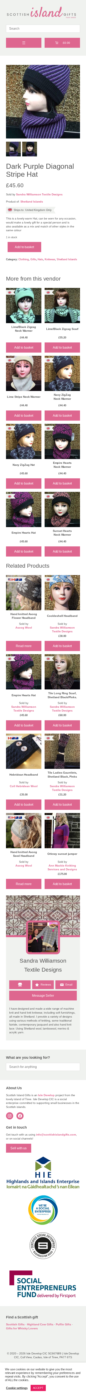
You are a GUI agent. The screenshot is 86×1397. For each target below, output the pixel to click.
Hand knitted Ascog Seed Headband (23, 854)
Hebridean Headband (23, 774)
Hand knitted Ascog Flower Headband (23, 616)
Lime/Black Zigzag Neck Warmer (23, 328)
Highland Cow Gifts (40, 1324)
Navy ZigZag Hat (24, 464)
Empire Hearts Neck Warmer (62, 464)
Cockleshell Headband (62, 615)
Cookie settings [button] (17, 1388)
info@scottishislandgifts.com (56, 1134)
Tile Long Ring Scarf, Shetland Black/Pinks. (62, 695)
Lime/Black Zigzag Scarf (62, 328)
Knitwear (50, 259)
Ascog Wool (23, 627)
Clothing (23, 259)
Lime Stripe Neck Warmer (23, 396)
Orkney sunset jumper (62, 853)
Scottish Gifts (15, 1324)
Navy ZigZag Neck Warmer (62, 396)
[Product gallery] (43, 101)
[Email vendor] (66, 984)
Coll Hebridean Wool (23, 786)
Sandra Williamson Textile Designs (39, 194)
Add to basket (24, 247)
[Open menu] (23, 43)
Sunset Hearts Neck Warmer (62, 532)
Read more (23, 646)
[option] (29, 149)
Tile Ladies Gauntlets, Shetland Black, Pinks (62, 774)
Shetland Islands (31, 201)
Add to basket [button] (23, 347)
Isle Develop (46, 1095)
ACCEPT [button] (38, 1387)
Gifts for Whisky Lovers (22, 1328)
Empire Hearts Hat (24, 532)
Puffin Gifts (63, 1324)
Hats (40, 259)
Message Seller (43, 995)
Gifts (33, 259)
